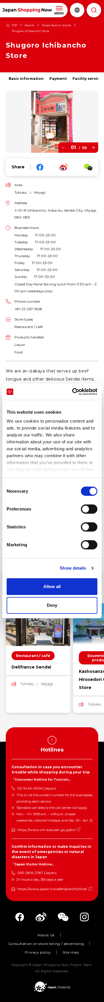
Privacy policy (38, 952)
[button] (63, 148)
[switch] (89, 509)
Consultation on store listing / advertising (46, 943)
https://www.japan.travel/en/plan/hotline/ (52, 889)
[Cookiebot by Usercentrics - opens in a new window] (73, 391)
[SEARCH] (94, 10)
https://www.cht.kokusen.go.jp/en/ (46, 830)
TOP (14, 25)
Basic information (26, 78)
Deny (52, 605)
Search (29, 25)
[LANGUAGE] (77, 10)
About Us (46, 935)
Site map (71, 952)
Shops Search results (56, 25)
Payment (58, 78)
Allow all (52, 586)
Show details (73, 568)
